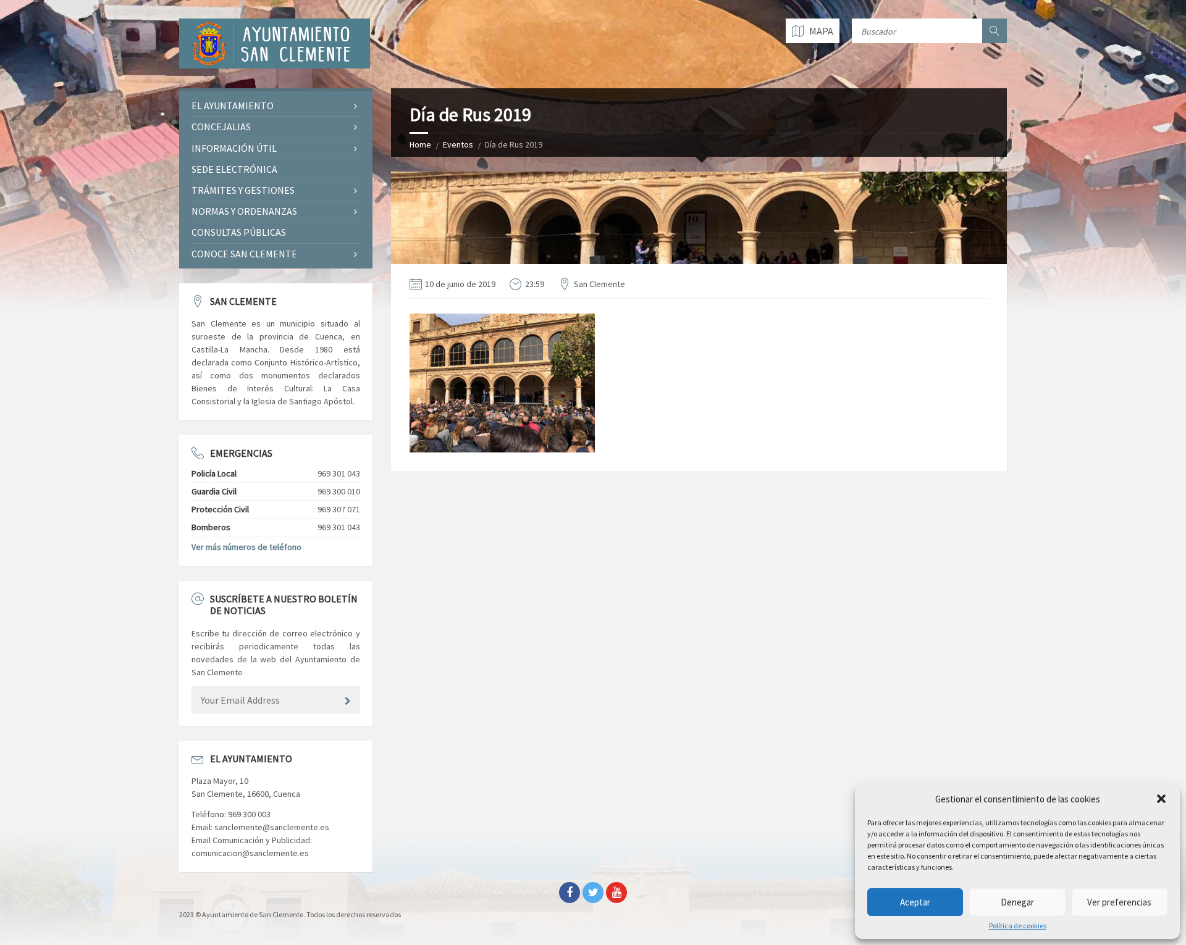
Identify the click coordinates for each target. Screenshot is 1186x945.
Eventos (458, 144)
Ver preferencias (1119, 902)
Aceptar (915, 902)
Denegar (1017, 902)
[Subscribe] (348, 701)
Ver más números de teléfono (246, 546)
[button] (1161, 799)
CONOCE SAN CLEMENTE (244, 254)
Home (420, 144)
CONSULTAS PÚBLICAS (238, 232)
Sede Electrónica (234, 169)
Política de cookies (1017, 926)
